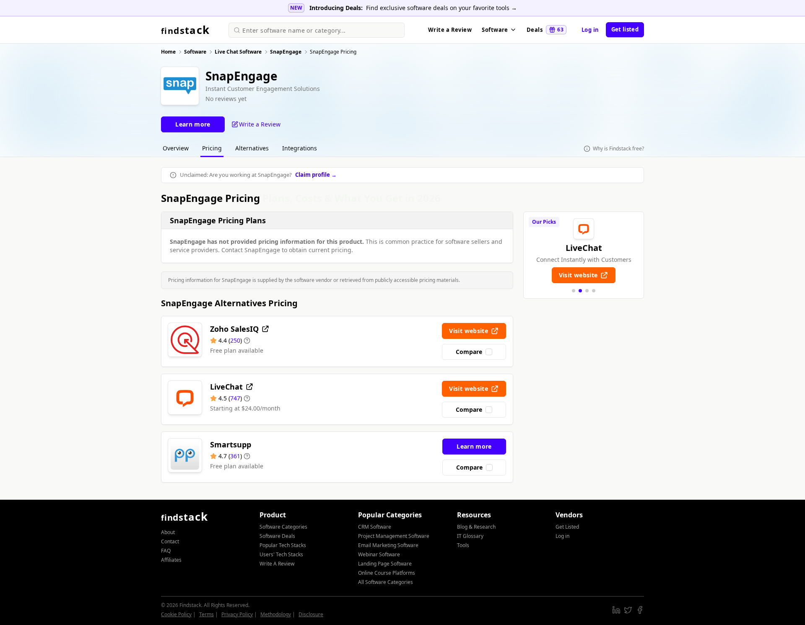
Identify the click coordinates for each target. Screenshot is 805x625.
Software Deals (277, 536)
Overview (176, 148)
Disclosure (311, 614)
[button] (573, 290)
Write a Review (450, 30)
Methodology (275, 614)
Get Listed (567, 526)
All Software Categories (385, 582)
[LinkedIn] (616, 610)
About (168, 532)
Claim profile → (316, 174)
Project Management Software (393, 536)
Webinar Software (379, 554)
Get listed (625, 29)
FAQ (166, 550)
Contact (170, 541)
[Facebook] (640, 610)
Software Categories (283, 526)
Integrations (299, 148)
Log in (590, 30)
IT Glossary (470, 536)
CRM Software (374, 526)
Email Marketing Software (388, 545)
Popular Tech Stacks (283, 545)
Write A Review (277, 563)
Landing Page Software (385, 563)
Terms (206, 614)
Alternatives (252, 148)
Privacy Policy (237, 614)
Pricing (212, 148)
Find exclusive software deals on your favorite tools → (441, 8)
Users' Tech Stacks (281, 554)
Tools (463, 545)
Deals (545, 30)
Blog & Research (476, 526)
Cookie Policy (176, 614)
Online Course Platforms (386, 572)
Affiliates (171, 559)
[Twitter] (628, 610)
